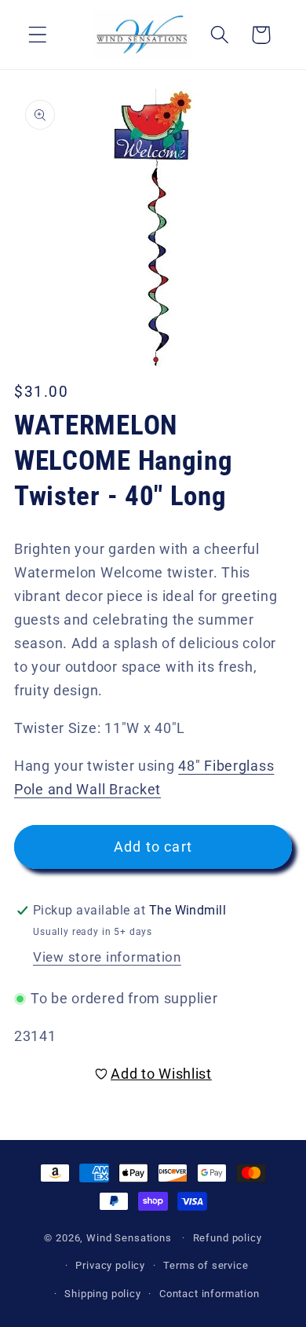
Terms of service (205, 1265)
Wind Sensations (129, 1238)
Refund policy (227, 1238)
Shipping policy (102, 1294)
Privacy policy (110, 1265)
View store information (107, 957)
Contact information (209, 1294)
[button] (38, 35)
